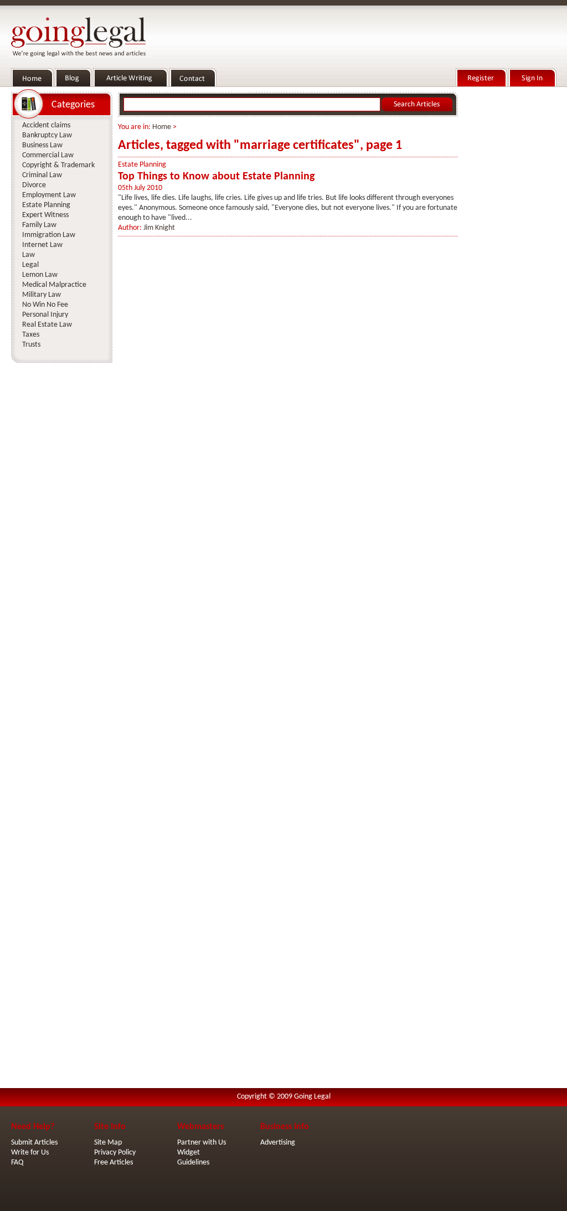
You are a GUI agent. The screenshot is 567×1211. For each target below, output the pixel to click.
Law (28, 255)
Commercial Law (48, 155)
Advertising (277, 1142)
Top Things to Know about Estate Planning (216, 176)
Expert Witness (45, 215)
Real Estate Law (47, 325)
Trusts (31, 345)
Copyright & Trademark (58, 165)
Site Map (108, 1142)
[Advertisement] (509, 255)
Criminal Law (42, 175)
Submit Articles (34, 1142)
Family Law (39, 225)
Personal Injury (45, 315)
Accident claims (46, 125)
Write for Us (30, 1152)
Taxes (30, 335)
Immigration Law (48, 235)
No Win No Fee (45, 305)
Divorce (34, 185)
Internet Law (42, 245)
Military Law (41, 295)
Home (161, 127)
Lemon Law (40, 275)
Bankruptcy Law (47, 135)
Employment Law (49, 195)
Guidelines (193, 1162)
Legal (30, 265)
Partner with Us (201, 1142)
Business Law (42, 145)
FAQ (17, 1162)
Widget (188, 1152)
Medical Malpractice (54, 285)
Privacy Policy (115, 1152)
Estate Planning (142, 165)
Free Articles (113, 1162)
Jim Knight (159, 228)
